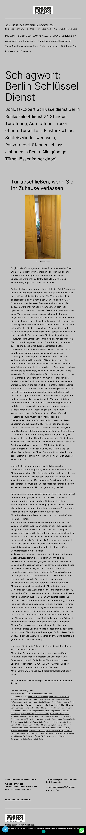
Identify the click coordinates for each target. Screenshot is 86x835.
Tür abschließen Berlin (54, 730)
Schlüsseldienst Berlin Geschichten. (38, 694)
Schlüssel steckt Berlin (62, 725)
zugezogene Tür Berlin (58, 736)
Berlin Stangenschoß (53, 711)
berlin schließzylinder (45, 705)
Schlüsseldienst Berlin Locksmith (29, 25)
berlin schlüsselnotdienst (57, 708)
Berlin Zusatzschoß (54, 719)
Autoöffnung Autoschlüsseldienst (54, 41)
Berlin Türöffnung (57, 713)
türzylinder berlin (67, 733)
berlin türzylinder (27, 716)
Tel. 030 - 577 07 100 (14, 784)
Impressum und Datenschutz (19, 51)
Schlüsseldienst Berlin (19, 728)
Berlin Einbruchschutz (60, 702)
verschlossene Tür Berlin (20, 736)
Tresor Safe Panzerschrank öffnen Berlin (25, 46)
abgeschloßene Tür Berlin (38, 696)
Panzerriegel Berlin (51, 722)
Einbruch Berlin (69, 719)
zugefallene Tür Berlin (39, 736)
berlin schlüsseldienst (38, 708)
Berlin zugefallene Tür (63, 716)
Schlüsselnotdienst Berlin (39, 728)
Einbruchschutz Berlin (19, 722)
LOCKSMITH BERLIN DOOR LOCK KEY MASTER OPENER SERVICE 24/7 (40, 36)
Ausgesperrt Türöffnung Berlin (20, 41)
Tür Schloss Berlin (23, 733)
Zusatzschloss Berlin (19, 739)
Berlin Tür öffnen (28, 713)
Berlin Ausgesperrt (31, 702)
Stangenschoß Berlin (37, 730)
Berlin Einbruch (45, 702)
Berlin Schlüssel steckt (20, 708)
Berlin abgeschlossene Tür (54, 699)
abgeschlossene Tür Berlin (59, 696)
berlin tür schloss (42, 713)
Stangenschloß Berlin (19, 730)
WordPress (29, 825)
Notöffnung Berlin (36, 722)
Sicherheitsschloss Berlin (59, 728)
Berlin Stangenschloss (35, 711)
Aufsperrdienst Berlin (19, 699)
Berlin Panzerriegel (28, 705)
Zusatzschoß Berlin (35, 739)
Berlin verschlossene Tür (44, 716)
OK (44, 832)
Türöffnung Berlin (38, 733)
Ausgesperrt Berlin (36, 699)
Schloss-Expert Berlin (24, 725)
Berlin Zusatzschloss (38, 719)
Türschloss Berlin (52, 733)
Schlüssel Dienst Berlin (43, 725)
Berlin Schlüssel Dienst (63, 705)
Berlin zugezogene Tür (20, 719)
